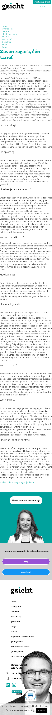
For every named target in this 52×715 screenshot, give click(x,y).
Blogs (4, 44)
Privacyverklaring (26, 710)
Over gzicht (7, 28)
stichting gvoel (42, 1)
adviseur (4, 482)
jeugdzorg (18, 482)
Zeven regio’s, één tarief (20, 54)
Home (5, 26)
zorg (26, 561)
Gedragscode (17, 641)
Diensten (6, 31)
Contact (5, 47)
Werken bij (7, 39)
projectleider (29, 482)
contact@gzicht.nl (20, 673)
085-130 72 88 (17, 678)
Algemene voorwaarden (22, 636)
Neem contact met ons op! (26, 500)
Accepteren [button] (41, 710)
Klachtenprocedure (20, 646)
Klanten (5, 36)
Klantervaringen (9, 34)
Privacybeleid (17, 651)
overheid (26, 572)
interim (11, 482)
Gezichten (6, 41)
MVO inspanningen (20, 656)
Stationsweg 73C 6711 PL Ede (19, 666)
